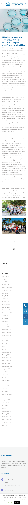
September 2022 (7, 366)
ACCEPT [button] (17, 502)
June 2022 (5, 374)
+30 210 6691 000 (9, 490)
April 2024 (5, 321)
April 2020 (5, 408)
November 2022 (7, 360)
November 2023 (7, 332)
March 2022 (5, 377)
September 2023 (7, 335)
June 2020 (5, 402)
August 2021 (5, 386)
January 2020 (6, 414)
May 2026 (5, 279)
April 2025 (5, 298)
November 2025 (7, 287)
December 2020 (7, 394)
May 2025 (5, 296)
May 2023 (5, 343)
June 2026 (5, 276)
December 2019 (7, 416)
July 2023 (5, 338)
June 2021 (5, 388)
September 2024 (7, 312)
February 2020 (6, 411)
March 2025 (5, 301)
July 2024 (5, 315)
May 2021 (5, 391)
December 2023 (7, 329)
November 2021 (7, 383)
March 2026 (5, 284)
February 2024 (6, 324)
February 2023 (6, 352)
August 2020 (6, 400)
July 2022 (5, 371)
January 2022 (6, 380)
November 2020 (7, 397)
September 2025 (7, 290)
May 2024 (5, 318)
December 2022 (7, 357)
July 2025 (5, 293)
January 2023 (6, 355)
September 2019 (7, 422)
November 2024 (7, 310)
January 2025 (6, 307)
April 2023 (5, 346)
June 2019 (5, 425)
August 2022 (6, 369)
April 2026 (5, 282)
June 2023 (5, 341)
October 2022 (6, 363)
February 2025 (6, 304)
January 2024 (6, 327)
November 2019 (7, 419)
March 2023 (5, 349)
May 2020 (5, 405)
